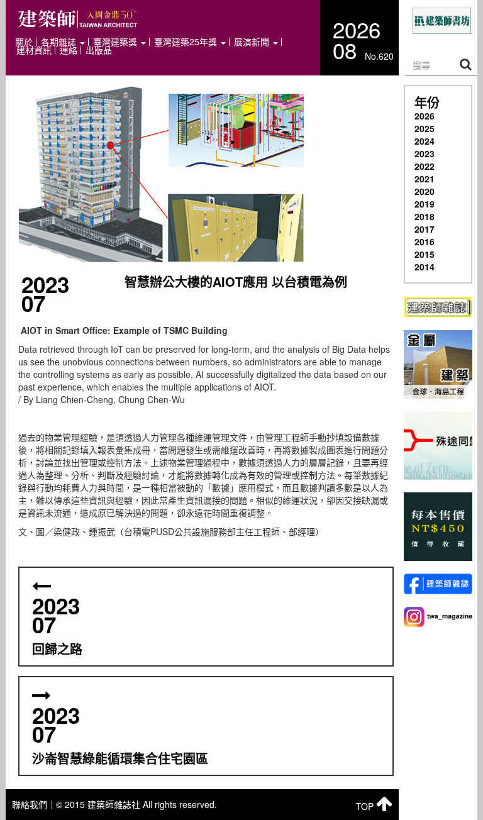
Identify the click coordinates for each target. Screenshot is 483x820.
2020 (424, 191)
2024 (424, 141)
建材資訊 (34, 50)
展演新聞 (253, 42)
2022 (424, 166)
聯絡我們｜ (34, 804)
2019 (424, 203)
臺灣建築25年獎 (186, 42)
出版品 (99, 50)
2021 (424, 178)
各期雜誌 (60, 42)
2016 (424, 241)
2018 (424, 216)
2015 (424, 254)
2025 (424, 128)
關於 (24, 42)
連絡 (68, 50)
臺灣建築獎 (116, 42)
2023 (424, 153)
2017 (424, 229)
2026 (424, 115)
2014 (424, 266)
